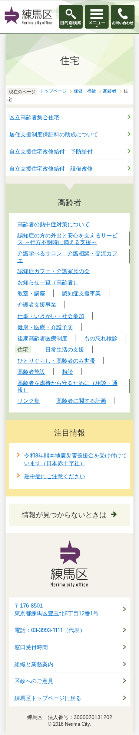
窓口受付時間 (31, 647)
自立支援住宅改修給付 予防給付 (51, 151)
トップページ (53, 91)
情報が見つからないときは (64, 515)
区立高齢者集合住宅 (34, 117)
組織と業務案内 (33, 664)
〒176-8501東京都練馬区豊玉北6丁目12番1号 (56, 609)
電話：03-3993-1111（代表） (49, 630)
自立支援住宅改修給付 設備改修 (51, 168)
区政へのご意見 (33, 681)
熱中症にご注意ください (54, 476)
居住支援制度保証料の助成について (53, 134)
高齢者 (109, 91)
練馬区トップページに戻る (47, 698)
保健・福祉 (85, 91)
